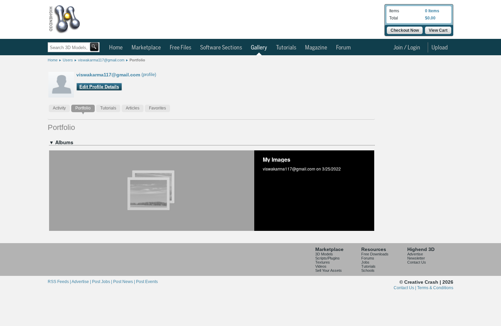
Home (116, 47)
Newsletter (416, 258)
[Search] (94, 47)
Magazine (316, 47)
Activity (59, 108)
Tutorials (286, 47)
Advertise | (82, 281)
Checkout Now (405, 30)
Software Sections (221, 47)
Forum (343, 47)
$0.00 (430, 18)
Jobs (365, 262)
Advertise (415, 254)
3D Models (324, 254)
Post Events (147, 281)
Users (68, 60)
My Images (276, 159)
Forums (367, 258)
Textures (322, 262)
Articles (132, 108)
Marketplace (146, 47)
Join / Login (406, 47)
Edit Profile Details (99, 86)
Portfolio (137, 60)
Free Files (180, 47)
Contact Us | (405, 287)
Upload (439, 47)
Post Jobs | (102, 281)
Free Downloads (375, 254)
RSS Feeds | (60, 281)
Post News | (124, 281)
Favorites (157, 108)
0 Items (432, 11)
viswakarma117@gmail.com (101, 60)
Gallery (259, 47)
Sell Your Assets (328, 270)
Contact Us (416, 262)
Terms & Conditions (435, 287)
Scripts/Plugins (327, 258)
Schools (368, 270)
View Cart (438, 30)
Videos (321, 266)
